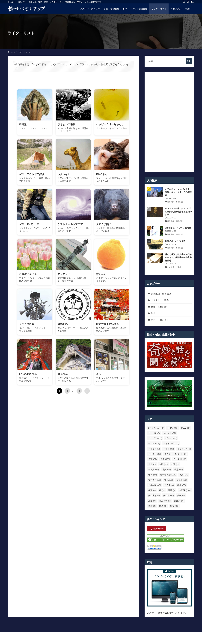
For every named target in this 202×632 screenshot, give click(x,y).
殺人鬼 (169, 484)
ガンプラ (155, 438)
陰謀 (174, 505)
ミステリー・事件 (160, 300)
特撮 (181, 484)
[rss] (192, 1)
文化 (168, 479)
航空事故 (154, 495)
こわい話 (154, 433)
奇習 (174, 464)
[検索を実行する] (189, 61)
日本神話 (154, 484)
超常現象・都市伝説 (161, 293)
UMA (185, 427)
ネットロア (184, 448)
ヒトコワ (154, 453)
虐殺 (152, 500)
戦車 (184, 474)
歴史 (153, 313)
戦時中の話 (168, 474)
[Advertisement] (169, 122)
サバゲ (154, 443)
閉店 (162, 505)
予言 (152, 459)
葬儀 (181, 495)
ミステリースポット (175, 453)
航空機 (168, 495)
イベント (169, 433)
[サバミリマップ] (26, 9)
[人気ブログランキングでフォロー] (165, 540)
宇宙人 (153, 469)
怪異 (152, 474)
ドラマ (168, 448)
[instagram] (188, 1)
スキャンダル (171, 443)
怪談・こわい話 (158, 306)
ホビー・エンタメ (160, 319)
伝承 (165, 459)
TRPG (173, 427)
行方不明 (165, 500)
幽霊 (178, 469)
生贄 (152, 490)
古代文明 (179, 459)
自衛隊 (184, 490)
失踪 (163, 464)
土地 (152, 464)
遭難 (152, 505)
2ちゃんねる (156, 427)
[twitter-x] (184, 1)
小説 (166, 469)
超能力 (179, 500)
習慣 (171, 490)
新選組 (181, 479)
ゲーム (171, 438)
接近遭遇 (154, 479)
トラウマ (154, 448)
